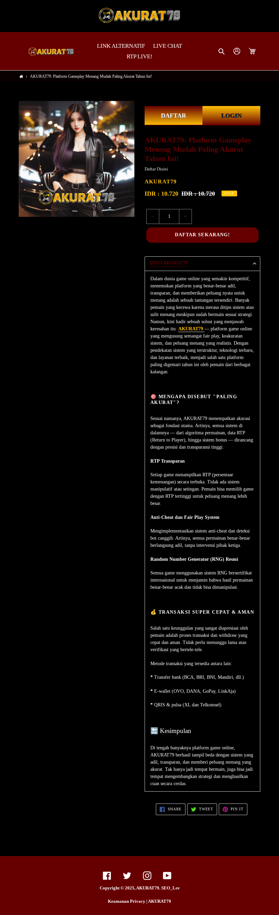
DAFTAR (173, 115)
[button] (222, 51)
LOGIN (231, 115)
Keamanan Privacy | (128, 901)
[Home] (21, 76)
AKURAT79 (159, 901)
